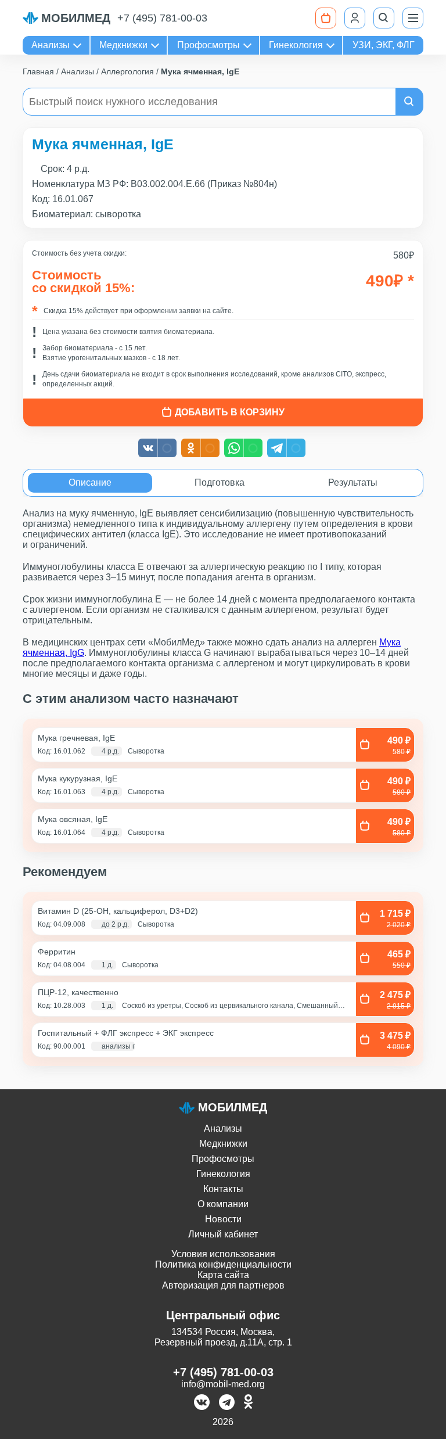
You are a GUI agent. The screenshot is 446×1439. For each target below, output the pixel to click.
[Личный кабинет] (354, 18)
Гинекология (296, 45)
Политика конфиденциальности (223, 1264)
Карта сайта (223, 1275)
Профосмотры (208, 45)
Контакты (223, 1189)
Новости (223, 1219)
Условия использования (223, 1254)
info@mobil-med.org (223, 1384)
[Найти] (409, 102)
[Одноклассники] (248, 1403)
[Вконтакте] (201, 1403)
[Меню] (412, 18)
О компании (223, 1204)
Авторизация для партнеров (223, 1285)
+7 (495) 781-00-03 (162, 18)
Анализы (50, 45)
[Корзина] (325, 18)
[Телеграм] (226, 1403)
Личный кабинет (223, 1234)
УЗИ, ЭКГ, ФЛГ (384, 45)
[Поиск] (383, 18)
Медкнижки (123, 45)
